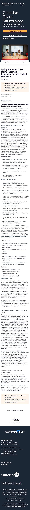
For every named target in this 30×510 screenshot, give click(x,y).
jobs (12, 62)
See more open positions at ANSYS (15, 410)
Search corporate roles (15, 35)
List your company (22, 4)
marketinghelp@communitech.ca (15, 500)
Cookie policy (18, 422)
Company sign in (15, 4)
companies (6, 62)
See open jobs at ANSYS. (10, 85)
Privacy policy (12, 422)
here (19, 335)
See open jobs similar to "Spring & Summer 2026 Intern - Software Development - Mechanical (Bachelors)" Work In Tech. (16, 89)
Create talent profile (15, 31)
